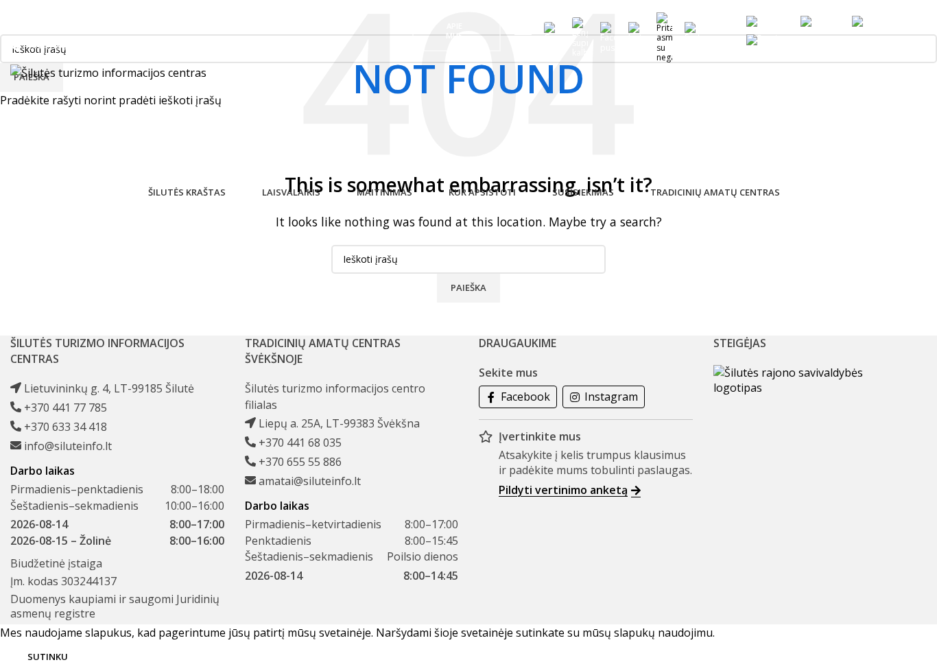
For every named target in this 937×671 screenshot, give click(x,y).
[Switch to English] (819, 21)
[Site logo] (108, 72)
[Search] (719, 31)
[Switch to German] (873, 21)
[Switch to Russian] (766, 40)
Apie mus (454, 30)
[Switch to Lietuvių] (766, 21)
